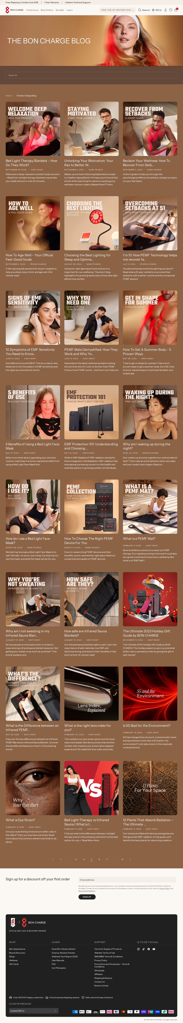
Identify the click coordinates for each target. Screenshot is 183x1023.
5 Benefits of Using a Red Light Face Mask (32, 446)
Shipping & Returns (103, 978)
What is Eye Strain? (20, 820)
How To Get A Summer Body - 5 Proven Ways (147, 352)
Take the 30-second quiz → (117, 10)
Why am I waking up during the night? (146, 446)
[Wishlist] (170, 10)
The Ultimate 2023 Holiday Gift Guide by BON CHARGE (146, 633)
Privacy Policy (165, 888)
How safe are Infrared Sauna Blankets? (85, 633)
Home (9, 95)
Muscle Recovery (17, 953)
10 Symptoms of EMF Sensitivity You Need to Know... (30, 352)
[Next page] (130, 859)
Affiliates (98, 974)
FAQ (54, 964)
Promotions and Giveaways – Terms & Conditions (111, 965)
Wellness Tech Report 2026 (65, 956)
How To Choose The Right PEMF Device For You (88, 541)
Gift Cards (13, 964)
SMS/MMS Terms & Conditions (108, 956)
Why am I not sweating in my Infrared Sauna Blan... (27, 633)
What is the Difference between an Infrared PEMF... (32, 728)
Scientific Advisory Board (63, 949)
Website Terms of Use (104, 953)
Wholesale (99, 970)
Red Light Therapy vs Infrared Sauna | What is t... (86, 822)
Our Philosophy (59, 968)
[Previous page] (53, 859)
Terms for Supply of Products (108, 949)
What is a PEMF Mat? (139, 539)
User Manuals (58, 960)
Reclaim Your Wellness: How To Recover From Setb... (146, 163)
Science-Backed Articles (63, 953)
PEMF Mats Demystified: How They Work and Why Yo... (91, 352)
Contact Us (99, 981)
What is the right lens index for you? (87, 728)
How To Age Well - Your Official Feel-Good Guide (29, 257)
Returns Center (101, 985)
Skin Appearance (17, 949)
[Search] (174, 75)
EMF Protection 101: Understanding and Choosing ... (91, 446)
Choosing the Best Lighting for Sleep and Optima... (87, 257)
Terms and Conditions (86, 891)
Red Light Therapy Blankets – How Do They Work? (31, 163)
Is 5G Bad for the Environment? (146, 726)
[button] (32, 10)
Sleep (12, 956)
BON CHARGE (156, 1020)
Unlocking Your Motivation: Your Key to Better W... (88, 163)
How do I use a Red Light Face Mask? (28, 541)
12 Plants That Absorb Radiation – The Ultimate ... (148, 822)
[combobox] (91, 75)
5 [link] (91, 859)
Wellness (13, 960)
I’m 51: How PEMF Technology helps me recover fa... (150, 257)
